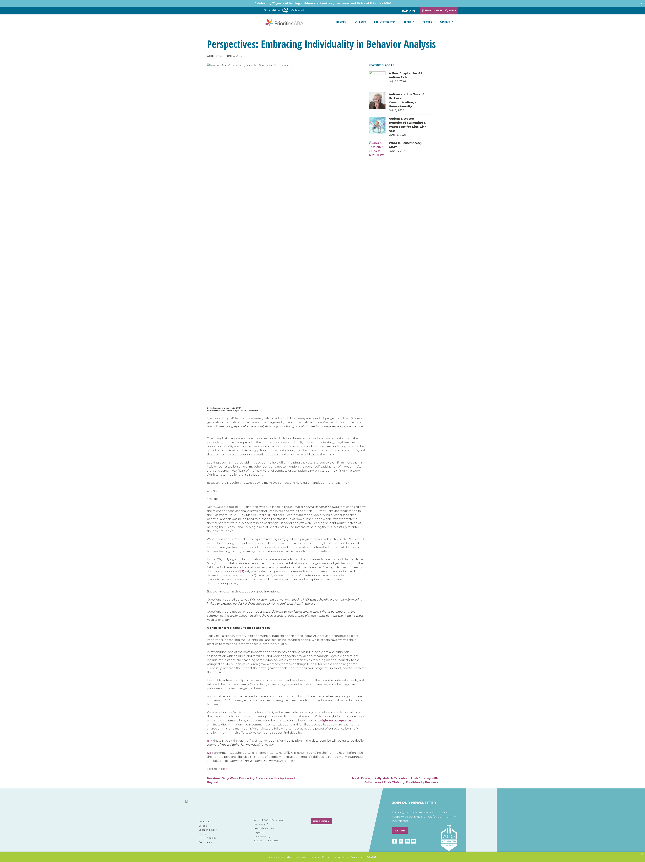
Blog (224, 768)
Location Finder (208, 829)
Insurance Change (264, 824)
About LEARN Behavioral (268, 820)
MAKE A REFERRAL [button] (321, 821)
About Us (409, 22)
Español (259, 832)
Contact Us (447, 22)
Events (202, 834)
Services (341, 22)
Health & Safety (207, 838)
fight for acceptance (336, 720)
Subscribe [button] (400, 830)
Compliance (205, 842)
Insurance (360, 22)
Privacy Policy (262, 836)
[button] (642, 854)
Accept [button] (371, 856)
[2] (242, 571)
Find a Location (433, 10)
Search (452, 10)
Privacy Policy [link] (349, 856)
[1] (269, 515)
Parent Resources (385, 22)
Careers (427, 22)
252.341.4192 (408, 10)
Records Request (264, 828)
